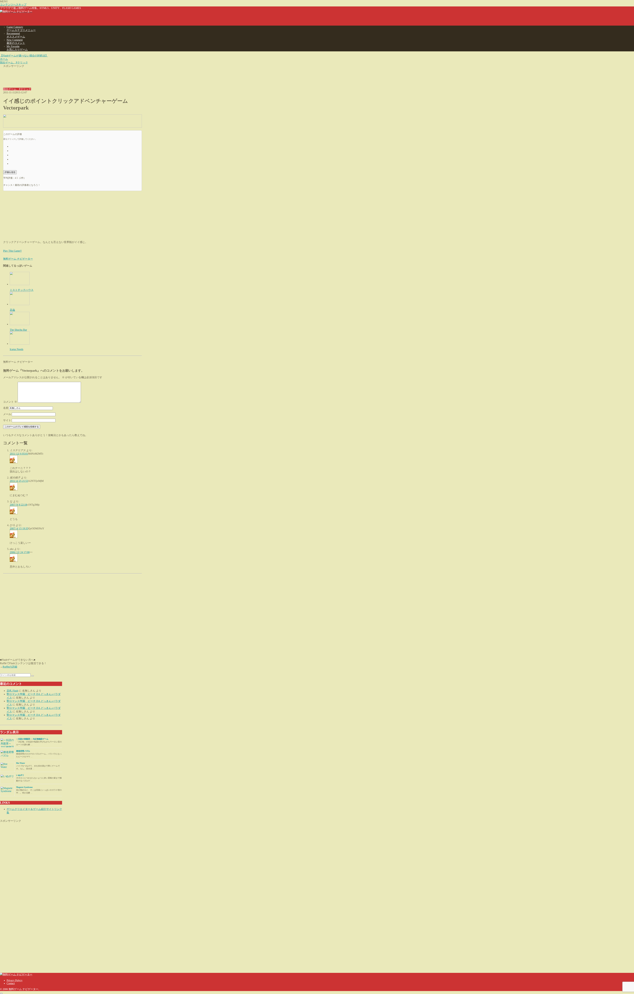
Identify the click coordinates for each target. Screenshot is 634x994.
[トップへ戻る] (1, 993)
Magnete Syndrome (24, 787)
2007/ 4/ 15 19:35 (19, 528)
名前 (5, 407)
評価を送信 (10, 172)
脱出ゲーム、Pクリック (17, 89)
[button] (32, 675)
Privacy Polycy (14, 980)
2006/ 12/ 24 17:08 (20, 552)
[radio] (76, 146)
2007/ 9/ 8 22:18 (18, 504)
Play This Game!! (12, 250)
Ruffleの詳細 (10, 666)
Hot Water (20, 763)
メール (7, 414)
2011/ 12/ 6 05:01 (19, 453)
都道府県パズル (23, 751)
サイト (7, 420)
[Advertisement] (72, 75)
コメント (10, 401)
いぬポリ (20, 775)
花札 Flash (12, 690)
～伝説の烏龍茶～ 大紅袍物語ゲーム (32, 739)
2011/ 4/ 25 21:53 (19, 480)
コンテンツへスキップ (13, 4)
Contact (11, 983)
